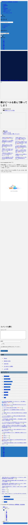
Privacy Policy (7, 496)
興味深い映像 (7, 389)
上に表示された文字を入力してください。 (11, 346)
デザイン (5, 26)
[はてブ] (6, 515)
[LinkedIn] (6, 519)
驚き (4, 7)
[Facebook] (6, 511)
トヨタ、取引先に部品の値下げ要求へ (10, 407)
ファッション (6, 24)
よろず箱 (6, 369)
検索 (2, 34)
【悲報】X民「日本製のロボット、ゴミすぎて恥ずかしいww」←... (7, 154)
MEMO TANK (7, 361)
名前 (2, 341)
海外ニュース (6, 11)
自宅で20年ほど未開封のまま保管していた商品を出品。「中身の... (21, 142)
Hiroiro (5, 358)
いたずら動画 (7, 379)
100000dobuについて (9, 499)
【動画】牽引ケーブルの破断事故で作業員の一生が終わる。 (7, 141)
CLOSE (3, 16)
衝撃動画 (5, 5)
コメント (3, 329)
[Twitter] (6, 512)
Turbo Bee (6, 363)
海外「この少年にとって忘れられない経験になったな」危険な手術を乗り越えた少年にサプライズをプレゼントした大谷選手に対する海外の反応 (14, 426)
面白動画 (5, 8)
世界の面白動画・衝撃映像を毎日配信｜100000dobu (13, 80)
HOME (5, 4)
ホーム (6, 507)
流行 (4, 27)
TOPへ (6, 523)
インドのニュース (7, 12)
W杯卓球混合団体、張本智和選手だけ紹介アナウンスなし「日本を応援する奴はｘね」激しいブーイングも (14, 484)
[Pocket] (6, 516)
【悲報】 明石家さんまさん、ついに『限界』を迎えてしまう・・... (20, 138)
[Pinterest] (6, 520)
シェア (7, 508)
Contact (5, 502)
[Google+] (6, 513)
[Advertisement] (14, 65)
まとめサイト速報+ (8, 366)
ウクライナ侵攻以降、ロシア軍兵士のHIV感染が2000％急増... (7, 158)
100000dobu (6, 376)
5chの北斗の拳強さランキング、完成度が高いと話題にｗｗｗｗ (14, 432)
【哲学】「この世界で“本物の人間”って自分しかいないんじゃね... (20, 151)
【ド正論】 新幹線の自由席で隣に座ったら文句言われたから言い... (21, 146)
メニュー (6, 521)
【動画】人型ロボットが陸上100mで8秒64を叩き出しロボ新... (7, 145)
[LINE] (6, 517)
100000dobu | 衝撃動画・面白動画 (17, 504)
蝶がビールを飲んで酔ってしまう (11, 133)
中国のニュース (7, 9)
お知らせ (5, 435)
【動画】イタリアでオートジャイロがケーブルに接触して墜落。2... (7, 150)
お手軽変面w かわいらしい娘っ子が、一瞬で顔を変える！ (21, 158)
